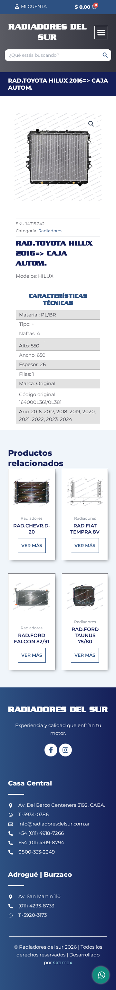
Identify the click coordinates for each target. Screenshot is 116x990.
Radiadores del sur (58, 709)
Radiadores (50, 230)
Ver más (31, 545)
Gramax (62, 962)
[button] (101, 33)
